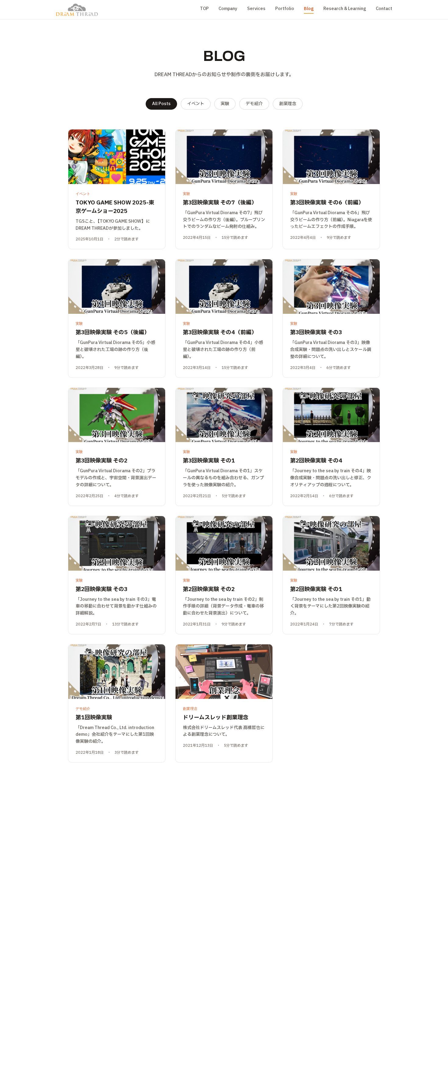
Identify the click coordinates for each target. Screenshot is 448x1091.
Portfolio (284, 9)
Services (256, 9)
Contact (384, 9)
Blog (309, 9)
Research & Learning (344, 9)
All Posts (161, 104)
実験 (225, 104)
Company (228, 9)
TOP (204, 9)
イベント (195, 104)
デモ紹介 (254, 104)
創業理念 (287, 104)
